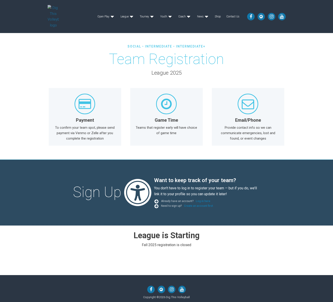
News (200, 16)
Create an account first (198, 205)
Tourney (144, 16)
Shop (218, 16)
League (125, 16)
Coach (182, 16)
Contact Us (232, 16)
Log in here (203, 201)
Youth (163, 16)
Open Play (103, 16)
